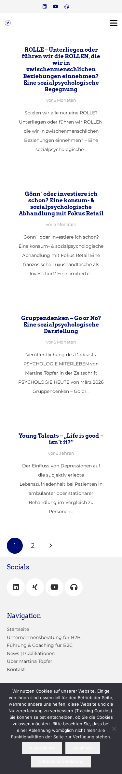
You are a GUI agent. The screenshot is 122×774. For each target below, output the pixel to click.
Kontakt (16, 669)
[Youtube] (55, 6)
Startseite (18, 629)
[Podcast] (66, 6)
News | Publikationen (31, 653)
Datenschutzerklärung (61, 761)
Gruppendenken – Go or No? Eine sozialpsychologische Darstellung (61, 324)
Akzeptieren (42, 747)
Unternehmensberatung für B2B (44, 637)
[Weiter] (50, 546)
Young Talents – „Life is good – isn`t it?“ (61, 439)
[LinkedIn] (44, 6)
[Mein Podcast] (74, 587)
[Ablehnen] (114, 728)
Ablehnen (82, 747)
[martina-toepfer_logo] (8, 23)
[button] (113, 23)
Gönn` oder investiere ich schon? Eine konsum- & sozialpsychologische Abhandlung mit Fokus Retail (61, 204)
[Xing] (35, 587)
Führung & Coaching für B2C (40, 645)
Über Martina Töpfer (29, 661)
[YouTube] (54, 587)
